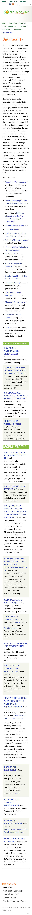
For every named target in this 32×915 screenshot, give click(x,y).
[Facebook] (10, 4)
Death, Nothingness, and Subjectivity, (15, 645)
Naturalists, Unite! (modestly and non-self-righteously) (15, 370)
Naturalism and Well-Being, (13, 601)
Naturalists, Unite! (11, 894)
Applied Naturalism (9, 26)
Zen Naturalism (12, 229)
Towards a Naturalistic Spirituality (11, 351)
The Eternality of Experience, (14, 488)
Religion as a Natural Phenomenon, (11, 802)
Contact (23, 1)
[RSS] (13, 4)
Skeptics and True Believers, (14, 840)
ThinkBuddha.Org (13, 282)
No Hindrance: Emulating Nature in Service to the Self (16, 395)
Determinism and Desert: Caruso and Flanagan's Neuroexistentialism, (15, 564)
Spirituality (6, 29)
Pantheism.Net (11, 253)
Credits (9, 910)
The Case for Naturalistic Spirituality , (11, 668)
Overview (7, 887)
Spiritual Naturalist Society (16, 225)
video (18, 622)
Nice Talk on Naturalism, (11, 618)
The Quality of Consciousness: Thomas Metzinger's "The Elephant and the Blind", (16, 511)
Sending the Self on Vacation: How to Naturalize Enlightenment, (15, 702)
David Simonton (11, 628)
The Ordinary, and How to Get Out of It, (15, 455)
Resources (18, 29)
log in (28, 913)
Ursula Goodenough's (14, 200)
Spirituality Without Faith (12, 422)
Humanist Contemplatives (16, 302)
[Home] (13, 14)
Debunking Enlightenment (16, 182)
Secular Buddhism (13, 275)
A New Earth (18, 718)
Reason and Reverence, (10, 768)
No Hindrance (9, 898)
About (4, 1)
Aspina (8, 327)
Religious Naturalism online (17, 240)
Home (4, 23)
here (17, 793)
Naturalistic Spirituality (13, 891)
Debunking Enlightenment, (13, 822)
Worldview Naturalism (17, 23)
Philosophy (24, 26)
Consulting (13, 1)
